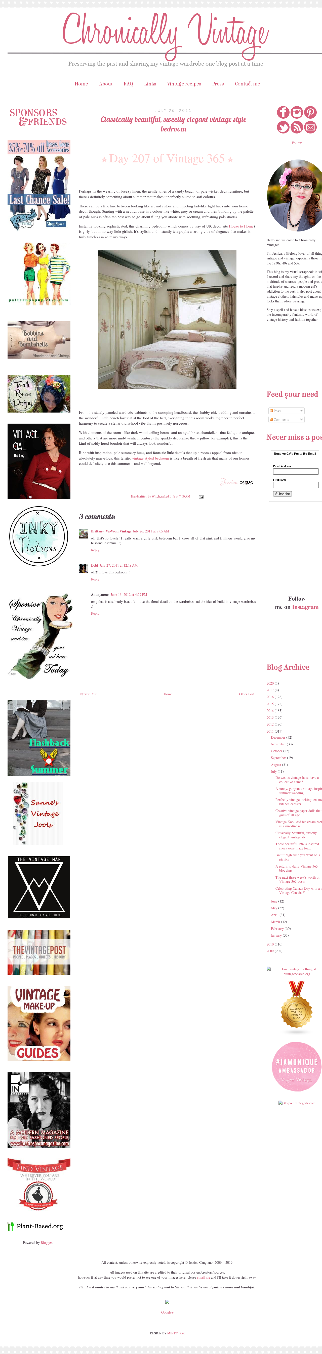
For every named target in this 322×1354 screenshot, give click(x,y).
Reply (95, 550)
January (277, 935)
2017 (271, 690)
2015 (271, 703)
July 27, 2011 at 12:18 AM (119, 565)
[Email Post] (200, 496)
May (274, 908)
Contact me (247, 84)
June (274, 901)
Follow (297, 142)
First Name (280, 480)
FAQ (128, 84)
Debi (94, 565)
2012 (271, 724)
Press (218, 84)
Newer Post (88, 694)
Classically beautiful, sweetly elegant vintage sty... (296, 834)
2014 (271, 710)
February (278, 928)
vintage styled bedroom (150, 458)
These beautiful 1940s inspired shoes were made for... (297, 845)
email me (203, 1277)
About (106, 84)
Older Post (246, 694)
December (278, 737)
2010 (271, 944)
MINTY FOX (176, 1333)
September (279, 757)
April (275, 914)
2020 (271, 683)
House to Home (241, 226)
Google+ (167, 1312)
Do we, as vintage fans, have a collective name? (297, 779)
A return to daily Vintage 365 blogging (296, 868)
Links (150, 84)
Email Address (282, 466)
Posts (277, 410)
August (276, 764)
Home (81, 84)
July (274, 771)
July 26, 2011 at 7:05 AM (151, 531)
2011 (271, 731)
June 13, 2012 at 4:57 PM (129, 594)
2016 (271, 696)
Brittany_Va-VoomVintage (111, 531)
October (277, 750)
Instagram (305, 606)
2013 (271, 717)
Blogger (46, 1242)
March (276, 921)
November (279, 744)
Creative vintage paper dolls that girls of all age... (298, 812)
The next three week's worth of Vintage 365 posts (297, 879)
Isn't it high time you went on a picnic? (297, 857)
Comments (281, 419)
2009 (271, 951)
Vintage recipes (184, 84)
